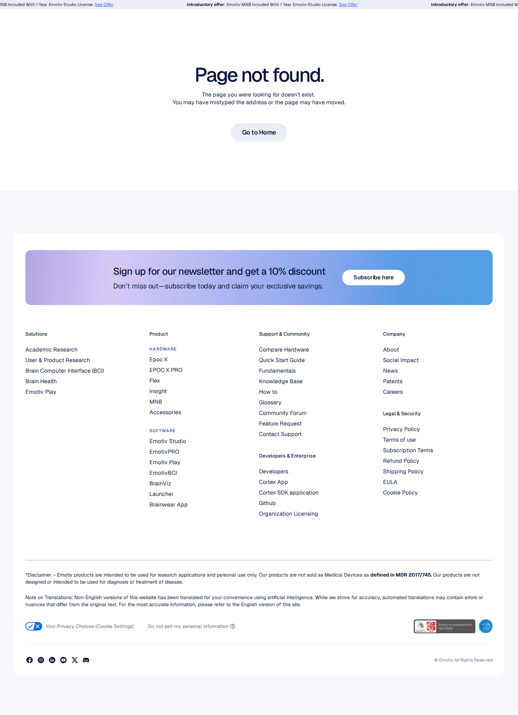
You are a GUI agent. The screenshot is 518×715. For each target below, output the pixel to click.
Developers (273, 471)
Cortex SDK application (289, 492)
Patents (392, 381)
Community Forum (283, 413)
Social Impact (401, 360)
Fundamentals (277, 370)
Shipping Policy (403, 471)
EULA (390, 482)
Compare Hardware (284, 349)
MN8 (155, 401)
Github (267, 503)
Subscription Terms (408, 450)
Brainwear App (168, 504)
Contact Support (280, 434)
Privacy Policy (401, 429)
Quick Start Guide (282, 360)
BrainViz (160, 483)
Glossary (270, 402)
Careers (393, 392)
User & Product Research (57, 360)
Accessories (165, 412)
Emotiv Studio (167, 441)
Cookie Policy (400, 492)
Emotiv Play (40, 392)
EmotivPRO (164, 451)
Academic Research (51, 349)
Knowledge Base (281, 381)
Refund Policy (401, 461)
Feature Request (280, 423)
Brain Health (41, 381)
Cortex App (273, 482)
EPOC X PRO (166, 370)
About (391, 349)
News (390, 370)
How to (268, 392)
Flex (154, 380)
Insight (158, 391)
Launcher (161, 494)
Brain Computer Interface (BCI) (64, 370)
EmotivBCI (163, 473)
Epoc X (159, 359)
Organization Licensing (288, 513)
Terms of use (399, 439)
